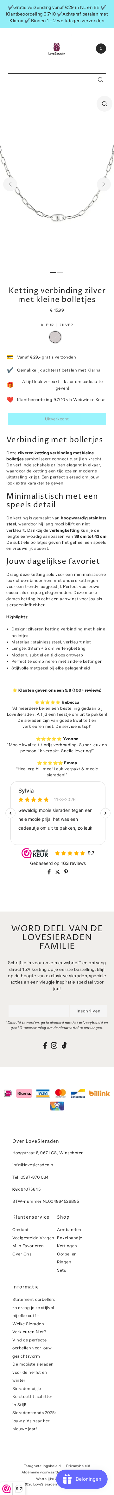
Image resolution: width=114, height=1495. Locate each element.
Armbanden (69, 1229)
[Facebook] (45, 1045)
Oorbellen (67, 1254)
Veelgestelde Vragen (33, 1237)
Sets (61, 1270)
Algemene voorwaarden (42, 1472)
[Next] (104, 184)
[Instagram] (54, 1045)
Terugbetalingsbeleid (42, 1466)
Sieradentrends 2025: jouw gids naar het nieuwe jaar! (34, 1420)
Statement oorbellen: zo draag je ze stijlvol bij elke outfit (33, 1307)
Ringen (64, 1262)
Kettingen (67, 1245)
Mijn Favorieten (28, 1245)
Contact (20, 1229)
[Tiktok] (64, 1045)
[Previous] (10, 184)
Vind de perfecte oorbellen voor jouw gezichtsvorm (32, 1348)
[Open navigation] (12, 48)
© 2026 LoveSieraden (38, 1484)
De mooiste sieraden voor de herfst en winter (33, 1372)
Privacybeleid (78, 1466)
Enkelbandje (69, 1237)
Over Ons (21, 1254)
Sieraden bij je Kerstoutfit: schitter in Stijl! (32, 1396)
